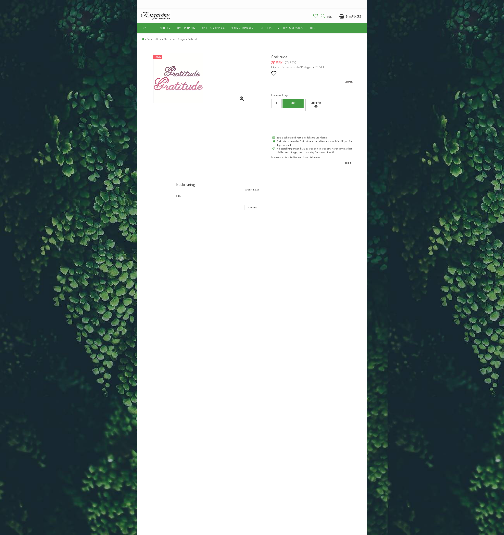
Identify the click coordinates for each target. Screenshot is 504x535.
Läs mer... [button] (349, 81)
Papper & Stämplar (212, 28)
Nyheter (148, 28)
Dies (158, 39)
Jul (311, 28)
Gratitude (193, 39)
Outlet (150, 39)
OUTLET (164, 28)
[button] (315, 16)
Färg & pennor (184, 28)
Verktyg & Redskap (290, 28)
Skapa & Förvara (241, 28)
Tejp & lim (264, 28)
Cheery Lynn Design (174, 39)
